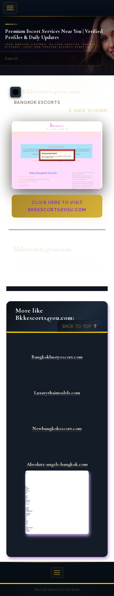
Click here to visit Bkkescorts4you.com (57, 206)
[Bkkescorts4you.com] (57, 155)
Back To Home (90, 110)
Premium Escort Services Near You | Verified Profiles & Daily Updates (54, 34)
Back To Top (77, 326)
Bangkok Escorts (37, 102)
